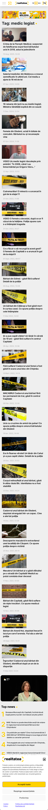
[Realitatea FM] (34, 3)
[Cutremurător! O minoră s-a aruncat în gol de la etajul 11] (23, 182)
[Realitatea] (19, 3)
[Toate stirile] (8, 3)
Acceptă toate (24, 784)
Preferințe (24, 798)
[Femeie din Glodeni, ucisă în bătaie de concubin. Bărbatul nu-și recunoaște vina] (23, 122)
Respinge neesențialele (24, 791)
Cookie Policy (5, 805)
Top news (8, 707)
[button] (44, 759)
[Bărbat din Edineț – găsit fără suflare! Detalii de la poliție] (23, 269)
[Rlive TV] (43, 3)
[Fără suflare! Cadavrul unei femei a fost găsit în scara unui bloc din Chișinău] (23, 356)
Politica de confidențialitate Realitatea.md (24, 805)
